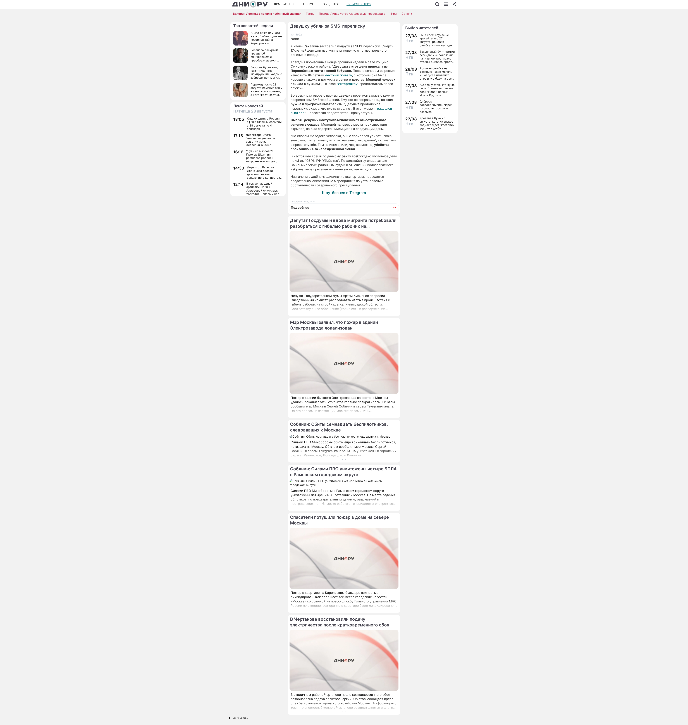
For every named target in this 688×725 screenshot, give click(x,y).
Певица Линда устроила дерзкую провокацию (352, 13)
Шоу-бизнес (284, 4)
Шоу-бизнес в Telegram (344, 192)
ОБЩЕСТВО (331, 4)
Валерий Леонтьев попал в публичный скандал (267, 13)
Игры (393, 13)
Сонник (407, 13)
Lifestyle (308, 4)
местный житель (338, 75)
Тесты (310, 13)
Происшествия (359, 4)
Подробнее (300, 207)
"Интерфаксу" (348, 84)
